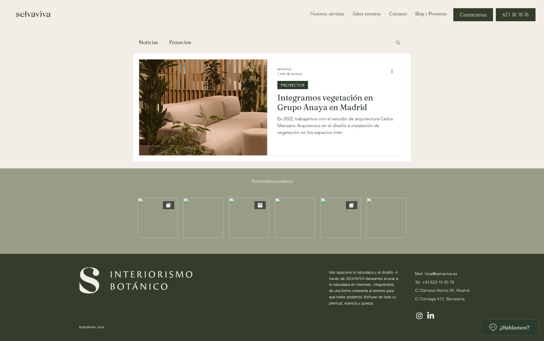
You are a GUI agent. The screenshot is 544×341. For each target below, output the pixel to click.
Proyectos (180, 42)
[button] (398, 43)
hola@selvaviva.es (441, 273)
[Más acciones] (393, 71)
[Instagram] (419, 316)
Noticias (148, 42)
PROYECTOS (293, 85)
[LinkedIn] (430, 316)
